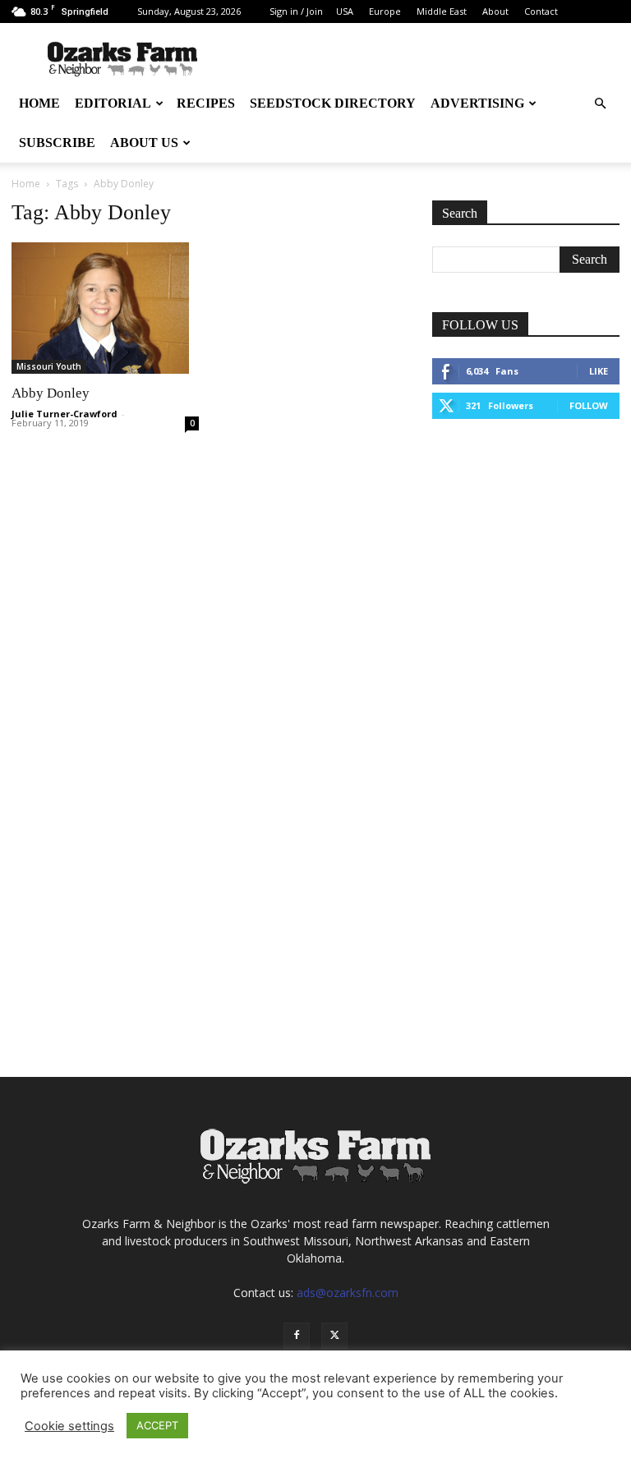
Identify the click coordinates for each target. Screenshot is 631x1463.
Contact (541, 11)
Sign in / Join (296, 11)
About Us (144, 143)
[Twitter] (334, 1336)
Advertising (477, 103)
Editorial (113, 103)
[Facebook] (296, 1336)
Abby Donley (51, 393)
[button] (599, 104)
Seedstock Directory (333, 103)
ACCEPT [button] (157, 1425)
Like (598, 371)
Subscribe (57, 143)
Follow (588, 405)
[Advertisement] (525, 540)
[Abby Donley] (105, 308)
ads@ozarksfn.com (347, 1292)
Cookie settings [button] (69, 1426)
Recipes (206, 103)
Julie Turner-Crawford (64, 413)
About (495, 11)
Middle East (442, 11)
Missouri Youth (48, 366)
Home (39, 103)
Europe (385, 11)
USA (344, 11)
